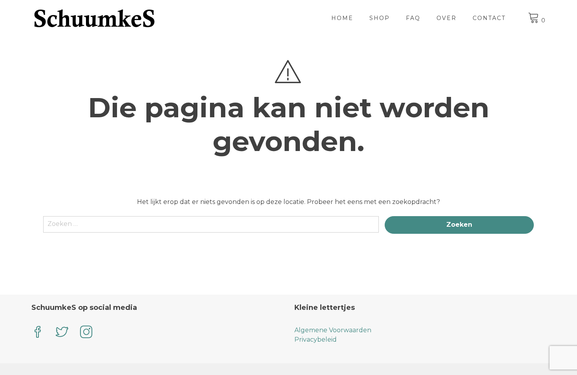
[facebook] (37, 333)
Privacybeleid (315, 339)
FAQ (413, 18)
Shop (379, 18)
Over (446, 18)
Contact (489, 18)
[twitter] (62, 333)
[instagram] (86, 333)
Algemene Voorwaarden (332, 330)
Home (342, 18)
